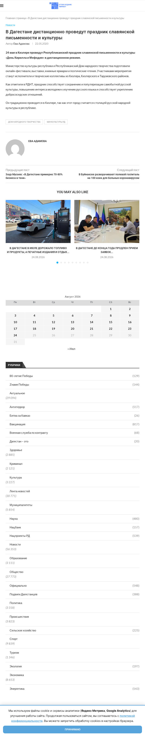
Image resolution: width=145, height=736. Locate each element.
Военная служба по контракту (74, 432)
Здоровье (16, 450)
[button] (11, 231)
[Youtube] (125, 5)
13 (72, 322)
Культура (16, 477)
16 (129, 322)
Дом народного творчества (24, 122)
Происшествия (19, 616)
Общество (16, 571)
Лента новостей (20, 491)
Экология (74, 666)
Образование (18, 558)
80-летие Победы (74, 375)
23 (129, 328)
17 (15, 328)
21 (91, 328)
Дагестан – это (74, 441)
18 (34, 328)
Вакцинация (74, 424)
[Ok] (137, 5)
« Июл (71, 348)
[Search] (143, 5)
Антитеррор (74, 407)
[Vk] (129, 5)
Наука (74, 518)
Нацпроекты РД (74, 535)
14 (91, 322)
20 (72, 328)
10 (15, 322)
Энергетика (74, 688)
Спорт (14, 638)
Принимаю (72, 729)
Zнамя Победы (74, 384)
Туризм (14, 652)
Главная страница (16, 18)
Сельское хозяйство (74, 630)
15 (110, 322)
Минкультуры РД (56, 122)
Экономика (17, 675)
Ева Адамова (21, 43)
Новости (15, 544)
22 (110, 328)
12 (53, 322)
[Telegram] (133, 5)
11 (34, 322)
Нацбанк (74, 527)
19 (53, 328)
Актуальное (17, 393)
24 (15, 335)
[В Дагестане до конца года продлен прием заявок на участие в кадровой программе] (106, 221)
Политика (16, 603)
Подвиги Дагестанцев (74, 594)
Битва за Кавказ (74, 415)
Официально (74, 585)
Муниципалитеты (21, 505)
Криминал (16, 463)
